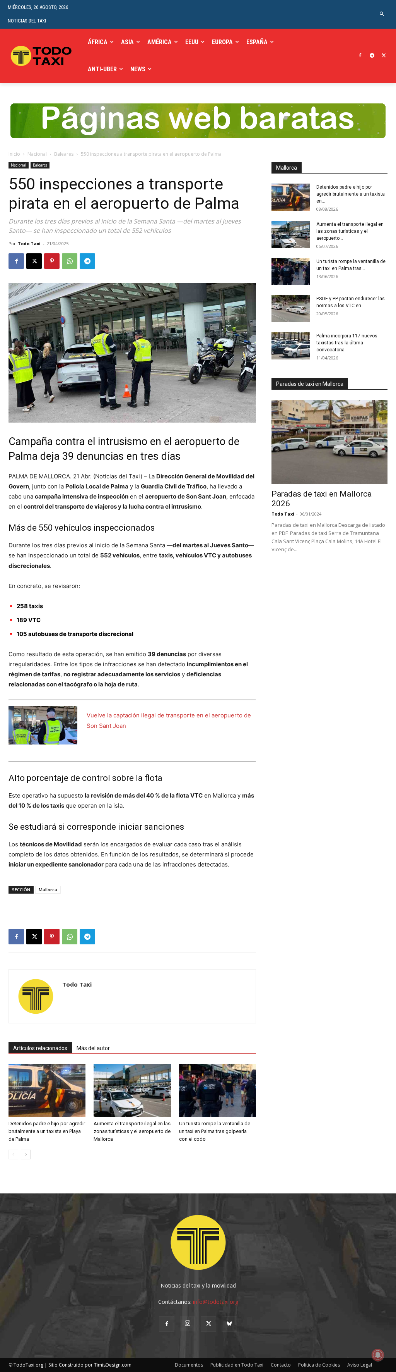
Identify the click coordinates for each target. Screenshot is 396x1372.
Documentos (189, 1365)
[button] (382, 14)
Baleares (63, 154)
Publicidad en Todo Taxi (236, 1365)
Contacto (281, 1365)
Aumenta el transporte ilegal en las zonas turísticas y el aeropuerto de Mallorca (132, 1131)
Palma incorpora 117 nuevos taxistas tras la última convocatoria (346, 342)
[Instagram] (187, 1323)
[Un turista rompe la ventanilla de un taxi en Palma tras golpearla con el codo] (217, 1090)
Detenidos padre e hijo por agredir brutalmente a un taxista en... (350, 194)
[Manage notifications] (378, 1355)
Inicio (14, 154)
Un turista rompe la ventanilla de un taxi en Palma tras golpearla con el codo (214, 1131)
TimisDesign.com (112, 1365)
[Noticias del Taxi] (42, 56)
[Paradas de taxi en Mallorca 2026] (329, 442)
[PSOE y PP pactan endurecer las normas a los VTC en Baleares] (290, 308)
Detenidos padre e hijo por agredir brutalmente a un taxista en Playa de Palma (47, 1131)
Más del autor (93, 1048)
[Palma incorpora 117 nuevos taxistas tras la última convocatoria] (290, 345)
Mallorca (48, 889)
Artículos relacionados (40, 1048)
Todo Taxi (29, 243)
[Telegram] (371, 56)
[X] (383, 56)
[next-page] (26, 1154)
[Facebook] (360, 56)
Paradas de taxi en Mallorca (309, 384)
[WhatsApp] (69, 261)
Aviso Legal (359, 1365)
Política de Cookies (319, 1365)
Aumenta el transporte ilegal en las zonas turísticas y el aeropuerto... (350, 231)
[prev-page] (13, 1154)
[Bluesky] (229, 1324)
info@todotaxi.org (215, 1301)
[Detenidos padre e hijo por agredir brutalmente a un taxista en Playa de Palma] (47, 1090)
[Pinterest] (52, 261)
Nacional (37, 154)
